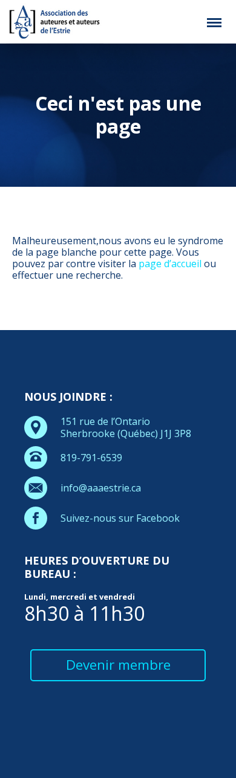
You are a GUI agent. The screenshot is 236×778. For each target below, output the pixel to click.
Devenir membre (118, 664)
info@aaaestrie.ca (101, 487)
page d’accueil (170, 263)
